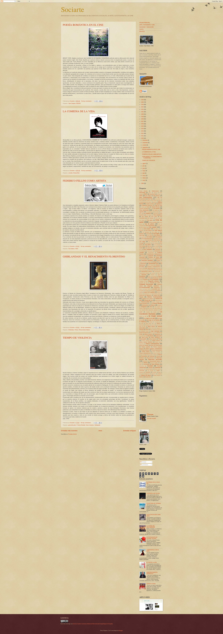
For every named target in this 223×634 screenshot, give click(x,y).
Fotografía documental (146, 284)
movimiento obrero (145, 331)
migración (159, 328)
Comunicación (151, 252)
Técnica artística (157, 369)
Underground (146, 373)
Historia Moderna (158, 300)
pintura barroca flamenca (145, 342)
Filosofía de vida (156, 277)
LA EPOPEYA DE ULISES (153, 493)
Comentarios (144, 464)
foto (140, 279)
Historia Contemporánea (154, 297)
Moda (147, 329)
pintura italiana (146, 351)
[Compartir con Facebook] (100, 101)
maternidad (158, 324)
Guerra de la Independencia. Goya (152, 293)
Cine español (152, 227)
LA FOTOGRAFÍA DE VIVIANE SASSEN (152, 538)
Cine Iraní (141, 235)
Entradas (143, 462)
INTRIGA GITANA (151, 583)
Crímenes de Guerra (153, 257)
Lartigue (151, 321)
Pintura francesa (145, 350)
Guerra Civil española (149, 292)
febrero (144, 178)
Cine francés (158, 230)
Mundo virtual (152, 332)
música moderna (148, 334)
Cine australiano (149, 211)
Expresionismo (157, 271)
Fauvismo (153, 274)
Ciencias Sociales (143, 208)
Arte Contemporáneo (145, 197)
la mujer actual (155, 316)
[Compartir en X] (98, 101)
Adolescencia (155, 191)
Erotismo (158, 265)
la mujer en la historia (153, 320)
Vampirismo (159, 373)
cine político (148, 244)
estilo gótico (158, 268)
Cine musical (157, 240)
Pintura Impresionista (156, 350)
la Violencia (142, 321)
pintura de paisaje (143, 345)
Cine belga (156, 211)
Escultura (141, 266)
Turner (140, 373)
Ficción (149, 277)
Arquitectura (152, 194)
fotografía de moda (155, 282)
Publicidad (152, 356)
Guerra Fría (157, 295)
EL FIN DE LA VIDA (152, 562)
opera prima (159, 335)
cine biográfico (147, 213)
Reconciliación (150, 357)
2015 (142, 126)
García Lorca (147, 289)
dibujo (158, 260)
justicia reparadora (154, 309)
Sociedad (150, 366)
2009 (142, 183)
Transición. (154, 372)
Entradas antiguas (129, 431)
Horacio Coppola (155, 301)
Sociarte (72, 9)
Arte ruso (141, 200)
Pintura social (142, 354)
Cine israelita (142, 236)
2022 (142, 109)
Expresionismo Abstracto (144, 273)
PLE (156, 354)
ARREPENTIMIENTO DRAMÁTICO (152, 573)
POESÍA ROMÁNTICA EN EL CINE (83, 24)
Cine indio (148, 233)
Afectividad (142, 192)
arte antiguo (148, 195)
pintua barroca (152, 339)
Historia (141, 297)
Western (141, 376)
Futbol (140, 289)
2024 (142, 104)
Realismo (141, 357)
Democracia (159, 258)
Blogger (121, 630)
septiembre (145, 147)
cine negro (142, 241)
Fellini (76, 248)
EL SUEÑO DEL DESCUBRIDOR (151, 526)
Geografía (141, 290)
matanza (153, 324)
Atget (159, 200)
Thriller (158, 370)
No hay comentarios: (86, 101)
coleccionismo (150, 251)
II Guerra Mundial (80, 425)
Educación (143, 263)
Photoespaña (142, 339)
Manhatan (141, 324)
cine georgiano (146, 232)
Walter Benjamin (157, 375)
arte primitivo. (158, 199)
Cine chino (154, 216)
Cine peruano (155, 243)
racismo (158, 356)
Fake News (159, 273)
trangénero (141, 372)
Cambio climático (150, 203)
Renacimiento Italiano (84, 329)
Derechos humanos (147, 260)
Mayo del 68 (142, 326)
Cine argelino (155, 210)
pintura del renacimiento (156, 345)
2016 (142, 123)
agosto (144, 163)
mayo (144, 170)
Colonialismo (157, 251)
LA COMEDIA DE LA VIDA (79, 111)
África (150, 192)
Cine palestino (148, 243)
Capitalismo (159, 203)
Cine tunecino (155, 247)
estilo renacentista (143, 269)
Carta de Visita (158, 205)
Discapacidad (142, 262)
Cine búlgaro (148, 215)
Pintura (76, 329)
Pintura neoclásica (156, 351)
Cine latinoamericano (147, 238)
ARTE (140, 195)
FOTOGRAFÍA (154, 279)
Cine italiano (71, 248)
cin (150, 208)
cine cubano (142, 220)
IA (149, 303)
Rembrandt (145, 361)
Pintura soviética (150, 354)
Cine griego (154, 232)
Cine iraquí (149, 235)
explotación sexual (157, 269)
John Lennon (150, 308)
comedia (70, 173)
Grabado (158, 290)
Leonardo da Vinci (158, 321)
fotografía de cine (143, 282)
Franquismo (157, 287)
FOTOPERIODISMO (144, 287)
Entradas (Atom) (72, 434)
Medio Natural (151, 326)
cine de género (149, 224)
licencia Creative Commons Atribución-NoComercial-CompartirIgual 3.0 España (93, 623)
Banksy (154, 202)
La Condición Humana (150, 313)
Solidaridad (157, 367)
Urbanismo (153, 373)
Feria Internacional (152, 276)
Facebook (153, 273)
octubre (145, 145)
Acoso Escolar (143, 191)
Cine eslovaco (144, 227)
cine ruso (150, 246)
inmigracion (159, 305)
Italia (151, 306)
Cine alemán (156, 208)
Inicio (100, 431)
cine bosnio (155, 213)
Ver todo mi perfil (151, 418)
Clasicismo (157, 249)
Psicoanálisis (144, 356)
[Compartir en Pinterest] (102, 101)
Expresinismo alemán (146, 271)
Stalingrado (97, 425)
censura (142, 207)
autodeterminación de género (145, 202)
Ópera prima (145, 337)
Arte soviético (147, 200)
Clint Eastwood (142, 251)
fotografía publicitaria (153, 285)
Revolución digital (153, 362)
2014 (142, 128)
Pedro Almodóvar (155, 337)
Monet (151, 329)
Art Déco (159, 194)
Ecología (155, 262)
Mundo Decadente (143, 332)
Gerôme (146, 290)
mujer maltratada (155, 331)
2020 (142, 114)
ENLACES (142, 31)
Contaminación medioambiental (154, 254)
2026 (142, 99)
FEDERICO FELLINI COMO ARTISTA (84, 180)
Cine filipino (155, 228)
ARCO (145, 194)
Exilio (150, 269)
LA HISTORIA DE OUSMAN (154, 503)
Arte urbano (154, 200)
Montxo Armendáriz (158, 329)
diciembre (145, 140)
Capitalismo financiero (147, 205)
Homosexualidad (145, 301)
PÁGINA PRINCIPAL (144, 22)
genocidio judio (72, 425)
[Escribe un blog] (97, 101)
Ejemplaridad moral (153, 263)
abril (144, 173)
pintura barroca (156, 340)
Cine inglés (156, 233)
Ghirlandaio (71, 329)
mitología (141, 329)
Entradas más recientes (69, 431)
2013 (142, 131)
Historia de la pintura (147, 298)
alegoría (155, 192)
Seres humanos (90, 425)
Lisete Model (148, 323)
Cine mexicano (148, 240)
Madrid (158, 323)
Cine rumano (142, 246)
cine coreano (150, 218)
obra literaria (150, 335)
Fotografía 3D (142, 281)
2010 (142, 138)
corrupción (150, 255)
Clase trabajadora (147, 249)
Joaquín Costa (142, 308)
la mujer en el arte (149, 318)
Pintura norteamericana (145, 353)
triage (159, 372)
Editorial (160, 262)
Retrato (145, 362)
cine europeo (147, 228)
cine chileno (145, 216)
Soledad (151, 367)
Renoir (140, 362)
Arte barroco (156, 195)
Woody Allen (76, 173)
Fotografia (145, 279)
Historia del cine (149, 300)
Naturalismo (157, 334)
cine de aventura (153, 222)
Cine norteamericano (153, 241)
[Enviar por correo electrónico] (95, 101)
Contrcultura (143, 255)
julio (144, 166)
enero (144, 180)
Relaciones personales (155, 359)
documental (148, 262)
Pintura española (146, 346)
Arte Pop (150, 199)
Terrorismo (141, 370)
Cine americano (144, 210)
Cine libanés (156, 238)
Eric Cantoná (151, 265)
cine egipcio (159, 225)
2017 (142, 121)
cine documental (150, 225)
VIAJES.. (141, 29)
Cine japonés (158, 237)
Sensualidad (146, 364)
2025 (142, 102)
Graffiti (140, 292)
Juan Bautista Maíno (143, 309)
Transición (147, 372)
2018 (142, 119)
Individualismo (145, 305)
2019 (142, 116)
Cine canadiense (157, 215)
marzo (144, 175)
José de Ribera (157, 308)
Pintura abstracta (146, 340)
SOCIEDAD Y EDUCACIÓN (146, 27)
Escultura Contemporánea (153, 266)
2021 (142, 111)
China (147, 207)
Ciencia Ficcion (156, 207)
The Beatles (150, 370)
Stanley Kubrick (149, 369)
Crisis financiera (143, 258)
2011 (142, 135)
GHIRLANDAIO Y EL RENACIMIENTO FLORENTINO (94, 256)
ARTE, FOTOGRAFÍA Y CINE (147, 24)
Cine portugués (157, 244)
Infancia (153, 305)
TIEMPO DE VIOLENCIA (77, 337)
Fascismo (143, 274)
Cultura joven (151, 258)
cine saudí (156, 246)
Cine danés (150, 220)
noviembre (145, 142)
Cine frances (148, 230)
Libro (142, 323)
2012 (142, 133)
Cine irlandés (157, 235)
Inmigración (144, 306)
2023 (142, 107)
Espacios (141, 268)
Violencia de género (146, 375)
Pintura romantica (156, 353)
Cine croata (158, 218)
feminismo (142, 276)
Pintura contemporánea (152, 343)
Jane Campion (72, 103)
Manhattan (147, 324)
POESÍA (78, 103)
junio (144, 168)
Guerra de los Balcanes (145, 295)
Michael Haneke (151, 328)
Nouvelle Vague (142, 335)
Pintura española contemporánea (154, 348)
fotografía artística (153, 281)
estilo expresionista (149, 268)
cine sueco (148, 247)
